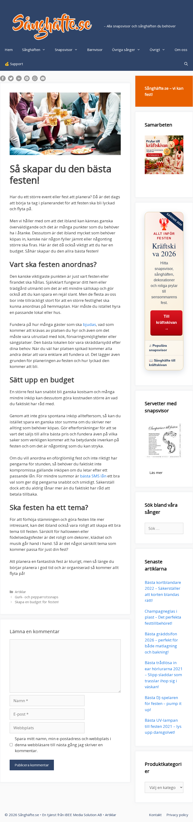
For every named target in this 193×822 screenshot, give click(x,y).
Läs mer (156, 472)
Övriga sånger (123, 49)
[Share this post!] (3, 79)
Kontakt (155, 814)
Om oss (181, 49)
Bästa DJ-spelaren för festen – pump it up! (163, 703)
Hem (9, 49)
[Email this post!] (43, 79)
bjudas (89, 324)
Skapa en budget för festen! (37, 602)
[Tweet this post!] (11, 79)
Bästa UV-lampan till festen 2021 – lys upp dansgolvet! (163, 726)
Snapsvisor (63, 49)
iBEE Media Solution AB (83, 814)
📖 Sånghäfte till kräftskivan (162, 362)
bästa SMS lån (93, 476)
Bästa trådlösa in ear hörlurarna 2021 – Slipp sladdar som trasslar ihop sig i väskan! (164, 674)
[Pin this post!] (27, 79)
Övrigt (155, 49)
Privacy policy (177, 814)
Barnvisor (95, 49)
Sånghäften (31, 49)
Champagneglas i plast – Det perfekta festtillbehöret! (163, 617)
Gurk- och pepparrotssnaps (36, 597)
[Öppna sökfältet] (186, 64)
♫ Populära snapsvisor (158, 348)
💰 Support (14, 63)
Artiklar (20, 592)
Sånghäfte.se (28, 814)
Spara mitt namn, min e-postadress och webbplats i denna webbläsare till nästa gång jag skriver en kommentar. (63, 744)
